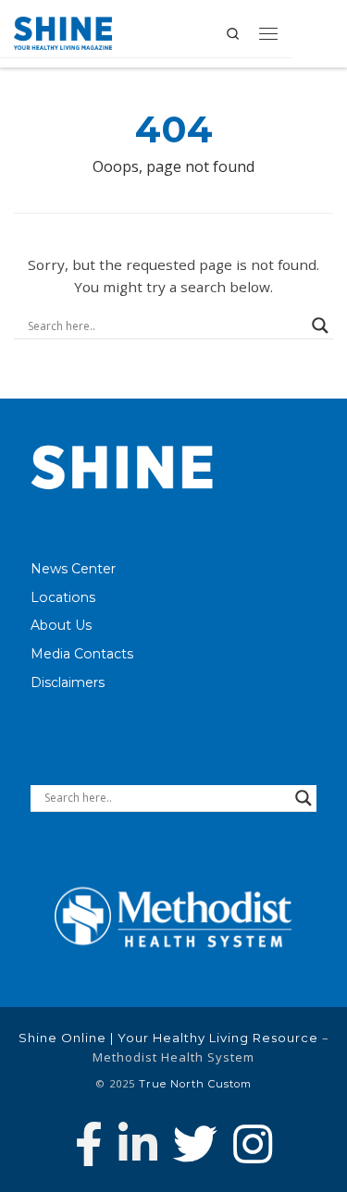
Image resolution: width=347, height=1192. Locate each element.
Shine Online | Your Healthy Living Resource (168, 1037)
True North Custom (195, 1083)
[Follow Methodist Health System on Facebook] (89, 1144)
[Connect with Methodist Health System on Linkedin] (137, 1144)
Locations (63, 597)
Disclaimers (68, 682)
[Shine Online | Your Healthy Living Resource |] (63, 31)
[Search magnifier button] (320, 325)
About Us (61, 625)
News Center (73, 568)
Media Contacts (82, 653)
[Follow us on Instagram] (252, 1144)
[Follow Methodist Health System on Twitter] (195, 1144)
